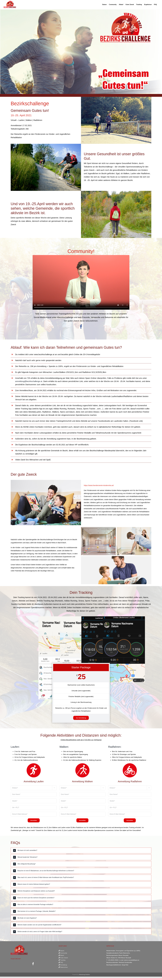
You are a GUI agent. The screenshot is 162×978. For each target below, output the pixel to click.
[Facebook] (33, 963)
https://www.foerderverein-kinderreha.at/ (99, 485)
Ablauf (62, 955)
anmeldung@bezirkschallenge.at (28, 381)
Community (63, 953)
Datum (62, 950)
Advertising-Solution (84, 974)
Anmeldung (63, 965)
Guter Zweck (64, 957)
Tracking (62, 960)
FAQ (61, 962)
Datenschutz (64, 967)
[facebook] (81, 326)
